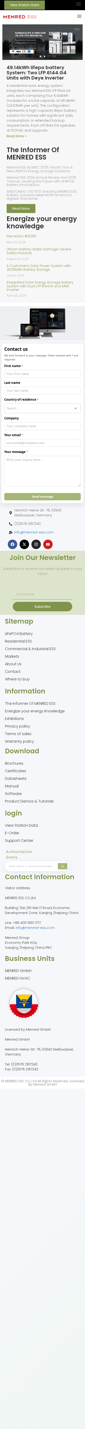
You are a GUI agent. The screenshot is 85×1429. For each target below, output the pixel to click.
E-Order (12, 833)
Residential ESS (18, 641)
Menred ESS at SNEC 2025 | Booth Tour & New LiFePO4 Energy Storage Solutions (40, 169)
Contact (13, 671)
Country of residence (20, 399)
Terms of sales (18, 734)
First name (12, 366)
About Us (13, 664)
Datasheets (15, 778)
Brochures (14, 763)
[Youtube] (48, 544)
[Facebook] (12, 544)
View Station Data (21, 825)
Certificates (15, 771)
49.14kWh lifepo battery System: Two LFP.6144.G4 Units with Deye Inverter (37, 72)
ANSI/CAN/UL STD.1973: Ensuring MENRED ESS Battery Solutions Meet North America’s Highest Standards (41, 195)
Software (13, 793)
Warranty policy (19, 741)
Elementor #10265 (21, 236)
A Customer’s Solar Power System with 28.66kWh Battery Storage (39, 267)
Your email (12, 435)
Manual (12, 786)
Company (11, 418)
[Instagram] (36, 544)
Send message (42, 496)
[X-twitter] (24, 544)
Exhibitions (14, 718)
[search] (62, 866)
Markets (12, 656)
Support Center (19, 840)
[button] (78, 4)
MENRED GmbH (18, 970)
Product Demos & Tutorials (29, 801)
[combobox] (42, 408)
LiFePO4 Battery (19, 633)
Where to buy (17, 679)
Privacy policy (17, 726)
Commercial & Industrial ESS (30, 649)
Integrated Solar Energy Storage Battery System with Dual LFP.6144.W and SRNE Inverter (40, 286)
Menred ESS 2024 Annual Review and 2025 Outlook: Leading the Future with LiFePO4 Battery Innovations (41, 181)
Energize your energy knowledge (35, 711)
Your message (15, 452)
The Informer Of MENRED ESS (30, 703)
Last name (12, 383)
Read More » (16, 136)
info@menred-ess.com (34, 532)
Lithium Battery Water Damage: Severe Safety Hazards (39, 251)
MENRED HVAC (17, 978)
